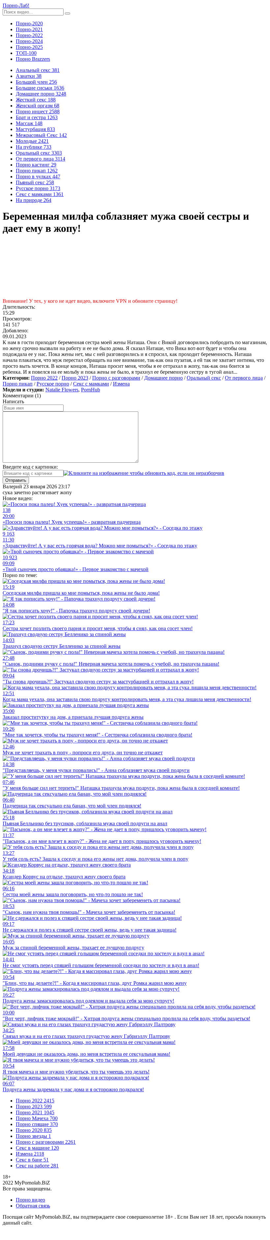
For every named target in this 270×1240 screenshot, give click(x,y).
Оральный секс (204, 378)
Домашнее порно (163, 378)
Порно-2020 (29, 23)
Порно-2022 (29, 35)
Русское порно (53, 384)
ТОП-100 (26, 53)
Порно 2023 (75, 378)
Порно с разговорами (116, 378)
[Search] (67, 13)
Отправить (15, 480)
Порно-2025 (29, 47)
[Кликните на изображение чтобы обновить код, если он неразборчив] (144, 473)
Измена (121, 384)
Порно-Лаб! (16, 5)
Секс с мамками (91, 384)
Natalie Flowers (61, 389)
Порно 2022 (44, 378)
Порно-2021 (29, 29)
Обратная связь (33, 1205)
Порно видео (30, 1200)
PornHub (90, 389)
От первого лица (244, 378)
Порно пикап (18, 384)
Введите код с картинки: (30, 467)
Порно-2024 (29, 41)
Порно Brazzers (33, 59)
